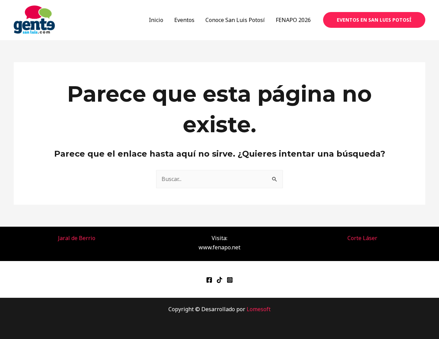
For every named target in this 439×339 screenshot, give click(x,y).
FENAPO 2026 (293, 20)
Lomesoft (259, 309)
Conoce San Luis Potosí (235, 20)
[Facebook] (209, 280)
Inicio (156, 20)
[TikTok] (219, 280)
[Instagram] (230, 280)
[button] (374, 20)
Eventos (184, 20)
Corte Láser (362, 238)
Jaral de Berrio (76, 238)
